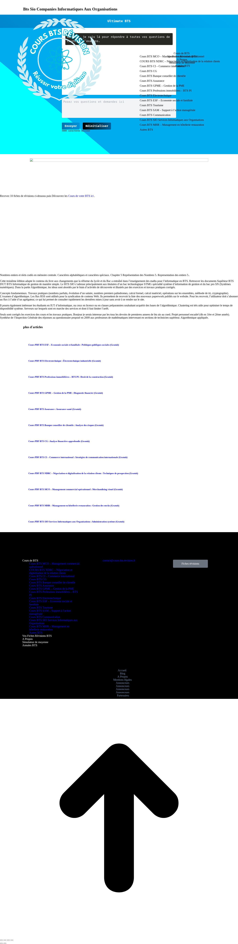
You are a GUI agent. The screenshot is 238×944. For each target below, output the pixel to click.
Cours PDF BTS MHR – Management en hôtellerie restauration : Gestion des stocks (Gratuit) (73, 505)
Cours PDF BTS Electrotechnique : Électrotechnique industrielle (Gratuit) (64, 361)
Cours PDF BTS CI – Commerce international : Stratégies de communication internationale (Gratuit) (77, 457)
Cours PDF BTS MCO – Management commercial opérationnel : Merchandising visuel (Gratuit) (75, 489)
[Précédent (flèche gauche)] (1, 943)
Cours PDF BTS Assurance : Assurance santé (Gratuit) (54, 409)
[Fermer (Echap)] (1, 940)
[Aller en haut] (119, 936)
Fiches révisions (190, 563)
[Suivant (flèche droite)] (4, 943)
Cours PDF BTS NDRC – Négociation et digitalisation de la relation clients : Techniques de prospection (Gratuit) (83, 473)
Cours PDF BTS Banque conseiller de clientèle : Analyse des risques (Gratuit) (65, 425)
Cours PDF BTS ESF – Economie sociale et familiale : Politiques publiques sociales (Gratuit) (73, 344)
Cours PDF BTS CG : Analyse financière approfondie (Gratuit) (59, 441)
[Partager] (4, 940)
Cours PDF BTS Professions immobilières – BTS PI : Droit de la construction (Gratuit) (70, 377)
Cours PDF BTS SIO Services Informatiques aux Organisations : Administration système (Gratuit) (76, 521)
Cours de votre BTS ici (81, 195)
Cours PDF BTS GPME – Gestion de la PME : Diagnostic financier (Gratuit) (65, 393)
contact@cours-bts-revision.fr (119, 560)
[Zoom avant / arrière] (11, 940)
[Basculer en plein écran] (8, 940)
